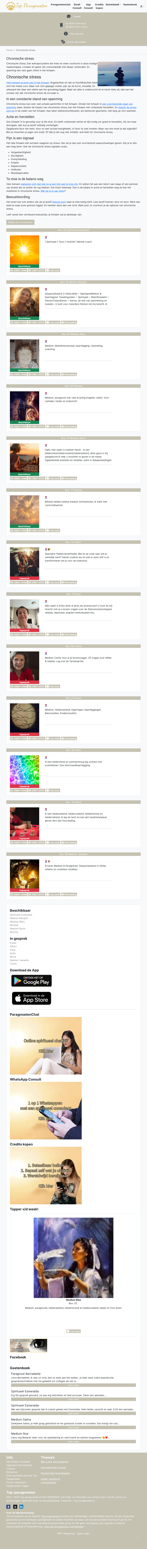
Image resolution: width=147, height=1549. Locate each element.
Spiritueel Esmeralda (21, 914)
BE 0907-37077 (77, 27)
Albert (13, 946)
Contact (10, 1468)
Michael (14, 925)
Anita (13, 953)
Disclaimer (12, 1472)
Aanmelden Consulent (18, 1461)
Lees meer (73, 1385)
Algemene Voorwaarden (19, 1465)
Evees (13, 942)
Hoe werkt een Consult (53, 1467)
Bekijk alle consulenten (20, 222)
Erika (12, 949)
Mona (13, 956)
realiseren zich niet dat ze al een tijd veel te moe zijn (49, 184)
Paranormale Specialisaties (55, 1473)
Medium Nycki (17, 928)
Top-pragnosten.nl (51, 1516)
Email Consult (77, 6)
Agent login (83, 1533)
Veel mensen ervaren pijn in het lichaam (27, 82)
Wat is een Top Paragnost (55, 1461)
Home (9, 50)
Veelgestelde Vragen (17, 1485)
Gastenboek (130, 4)
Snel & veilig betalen (76, 42)
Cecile (13, 963)
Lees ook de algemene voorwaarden (64, 1526)
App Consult (88, 6)
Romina (14, 932)
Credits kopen (99, 6)
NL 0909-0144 (76, 23)
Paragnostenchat (60, 4)
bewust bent (59, 201)
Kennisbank (112, 4)
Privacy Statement (16, 1482)
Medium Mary (17, 921)
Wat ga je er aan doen (52, 190)
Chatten (76, 16)
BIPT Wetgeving (66, 1533)
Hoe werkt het (76, 34)
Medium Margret (19, 918)
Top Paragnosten (31, 5)
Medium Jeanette (19, 960)
